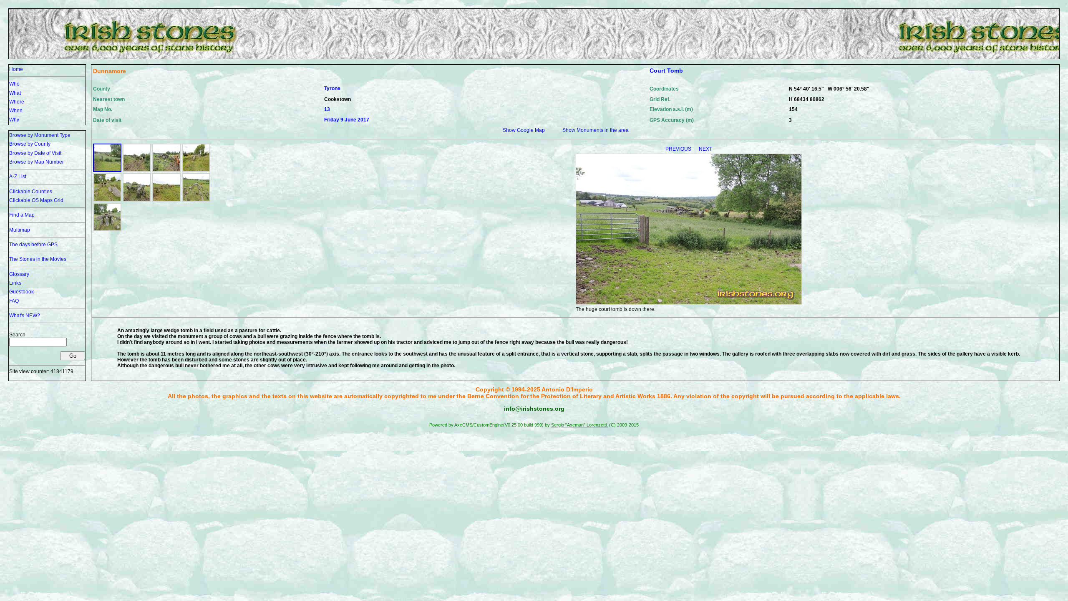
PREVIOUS (679, 149)
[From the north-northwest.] (166, 200)
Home (16, 69)
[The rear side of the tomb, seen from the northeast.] (137, 170)
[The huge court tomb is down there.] (107, 170)
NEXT (705, 149)
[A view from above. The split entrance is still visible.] (196, 200)
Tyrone (332, 88)
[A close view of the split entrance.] (107, 229)
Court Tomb (666, 70)
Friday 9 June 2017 (346, 120)
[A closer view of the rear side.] (137, 200)
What (15, 93)
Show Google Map (524, 130)
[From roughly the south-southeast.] (196, 170)
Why (14, 120)
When (16, 111)
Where (16, 102)
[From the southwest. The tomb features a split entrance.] (107, 200)
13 (327, 109)
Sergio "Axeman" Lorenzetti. (579, 424)
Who (14, 84)
